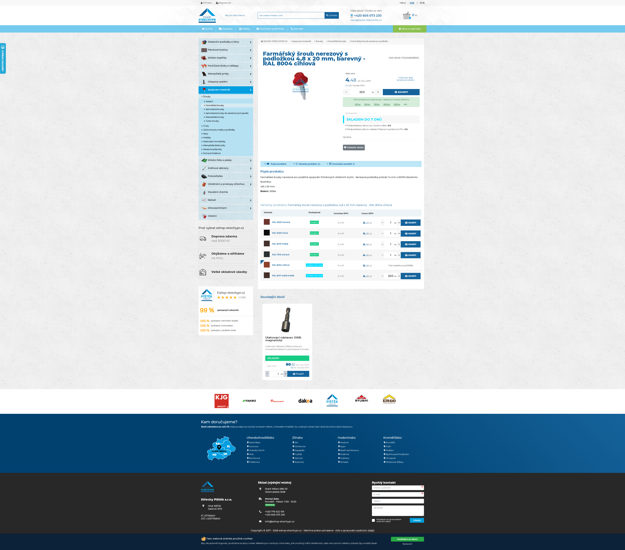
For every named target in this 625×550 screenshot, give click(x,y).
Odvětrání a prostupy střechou (226, 184)
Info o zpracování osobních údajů (354, 530)
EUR (422, 2)
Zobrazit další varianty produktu (405, 79)
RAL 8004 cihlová (280, 265)
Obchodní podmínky (271, 28)
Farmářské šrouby (215, 105)
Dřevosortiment (217, 207)
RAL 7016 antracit (280, 254)
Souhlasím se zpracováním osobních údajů (388, 520)
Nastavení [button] (407, 544)
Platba (246, 28)
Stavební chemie (218, 192)
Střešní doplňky (217, 57)
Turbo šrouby (212, 121)
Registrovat (225, 2)
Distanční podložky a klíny (223, 41)
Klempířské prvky (218, 73)
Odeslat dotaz (355, 147)
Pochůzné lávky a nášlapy (223, 65)
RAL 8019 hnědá (280, 244)
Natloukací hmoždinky (214, 141)
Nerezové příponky (212, 149)
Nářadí (212, 200)
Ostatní (209, 101)
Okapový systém (218, 81)
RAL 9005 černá (280, 233)
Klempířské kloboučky (214, 145)
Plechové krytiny (218, 49)
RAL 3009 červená (281, 222)
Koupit (402, 92)
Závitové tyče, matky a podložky (219, 130)
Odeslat (417, 520)
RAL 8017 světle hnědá (283, 275)
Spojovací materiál (219, 89)
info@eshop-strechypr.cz (366, 20)
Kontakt (298, 28)
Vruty (206, 126)
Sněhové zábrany (218, 168)
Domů (208, 28)
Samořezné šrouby (215, 109)
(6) (309, 164)
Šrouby (206, 96)
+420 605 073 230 (368, 15)
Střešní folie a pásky (220, 160)
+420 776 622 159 (274, 511)
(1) (343, 164)
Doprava (227, 28)
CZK (412, 2)
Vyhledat (332, 15)
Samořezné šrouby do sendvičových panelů (227, 113)
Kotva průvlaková (212, 153)
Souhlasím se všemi (407, 539)
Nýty (205, 133)
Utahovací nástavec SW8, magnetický (283, 339)
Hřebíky (207, 137)
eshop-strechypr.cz (275, 41)
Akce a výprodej (411, 28)
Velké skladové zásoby (229, 272)
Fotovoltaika (215, 176)
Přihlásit (207, 2)
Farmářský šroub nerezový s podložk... (370, 41)
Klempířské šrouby (215, 117)
